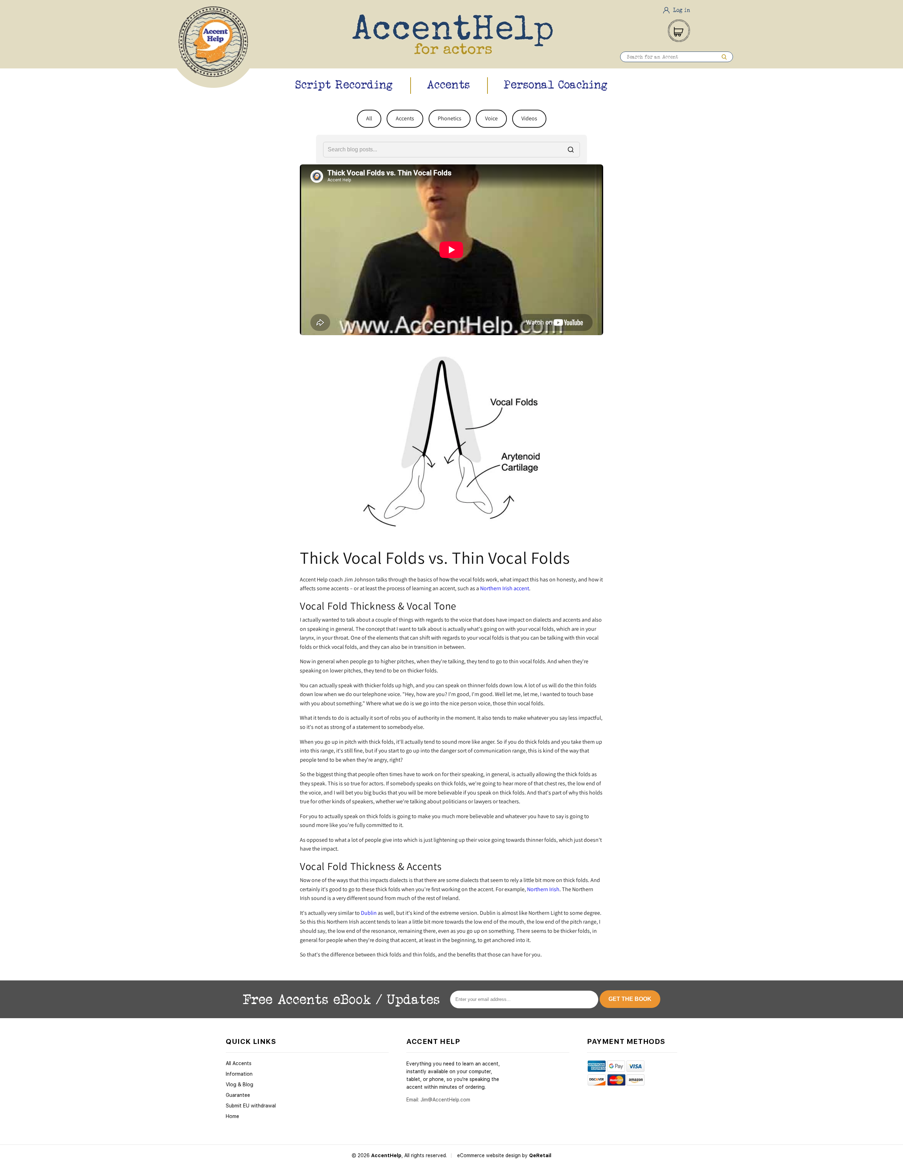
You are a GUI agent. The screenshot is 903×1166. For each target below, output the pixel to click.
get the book (630, 999)
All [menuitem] (369, 118)
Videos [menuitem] (529, 118)
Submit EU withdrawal (251, 1105)
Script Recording (344, 84)
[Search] (724, 57)
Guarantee (238, 1095)
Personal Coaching (556, 84)
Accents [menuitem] (405, 118)
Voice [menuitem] (491, 118)
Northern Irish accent (504, 588)
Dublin (369, 913)
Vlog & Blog (239, 1084)
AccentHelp (386, 1155)
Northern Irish (543, 889)
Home (232, 1116)
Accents (448, 84)
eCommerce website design (489, 1155)
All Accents (238, 1063)
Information (239, 1074)
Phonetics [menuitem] (449, 118)
